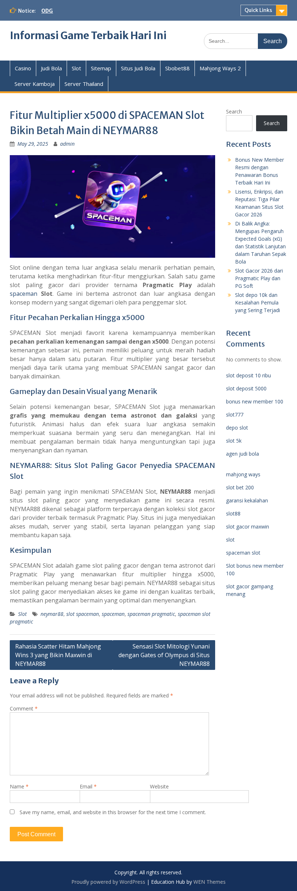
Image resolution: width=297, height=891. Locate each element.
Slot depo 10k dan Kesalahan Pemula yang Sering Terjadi (257, 302)
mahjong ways (243, 474)
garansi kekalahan (247, 500)
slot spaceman (82, 613)
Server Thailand (83, 83)
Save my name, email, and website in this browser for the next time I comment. (113, 812)
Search (234, 111)
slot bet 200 (240, 487)
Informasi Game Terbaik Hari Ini (88, 35)
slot (230, 539)
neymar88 (52, 613)
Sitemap (101, 68)
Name (19, 786)
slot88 (233, 513)
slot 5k (234, 440)
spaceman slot (243, 552)
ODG (47, 11)
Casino (23, 68)
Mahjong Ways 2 (220, 68)
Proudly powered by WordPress (108, 881)
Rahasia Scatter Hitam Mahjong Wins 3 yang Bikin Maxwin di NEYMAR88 (58, 655)
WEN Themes (209, 881)
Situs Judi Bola (138, 68)
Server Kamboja (34, 83)
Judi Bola (51, 68)
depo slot (237, 427)
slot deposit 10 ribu (248, 375)
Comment (24, 708)
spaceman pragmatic (151, 613)
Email (88, 786)
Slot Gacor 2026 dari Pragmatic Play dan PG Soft (259, 278)
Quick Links (258, 10)
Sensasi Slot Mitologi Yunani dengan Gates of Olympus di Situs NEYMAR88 (164, 655)
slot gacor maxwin (247, 526)
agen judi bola (242, 453)
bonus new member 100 (254, 401)
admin (67, 143)
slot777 (234, 414)
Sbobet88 (177, 68)
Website (159, 786)
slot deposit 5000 (246, 388)
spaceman (23, 294)
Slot (76, 68)
